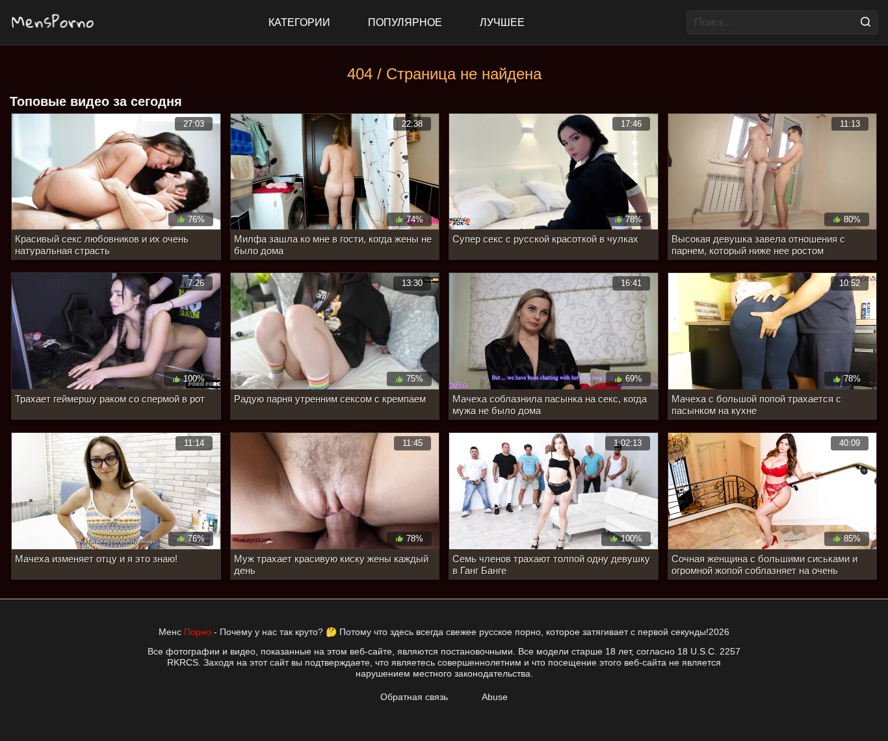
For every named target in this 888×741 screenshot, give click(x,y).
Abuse (495, 697)
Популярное (405, 22)
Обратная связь (414, 697)
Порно (197, 632)
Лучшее (502, 22)
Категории (299, 22)
